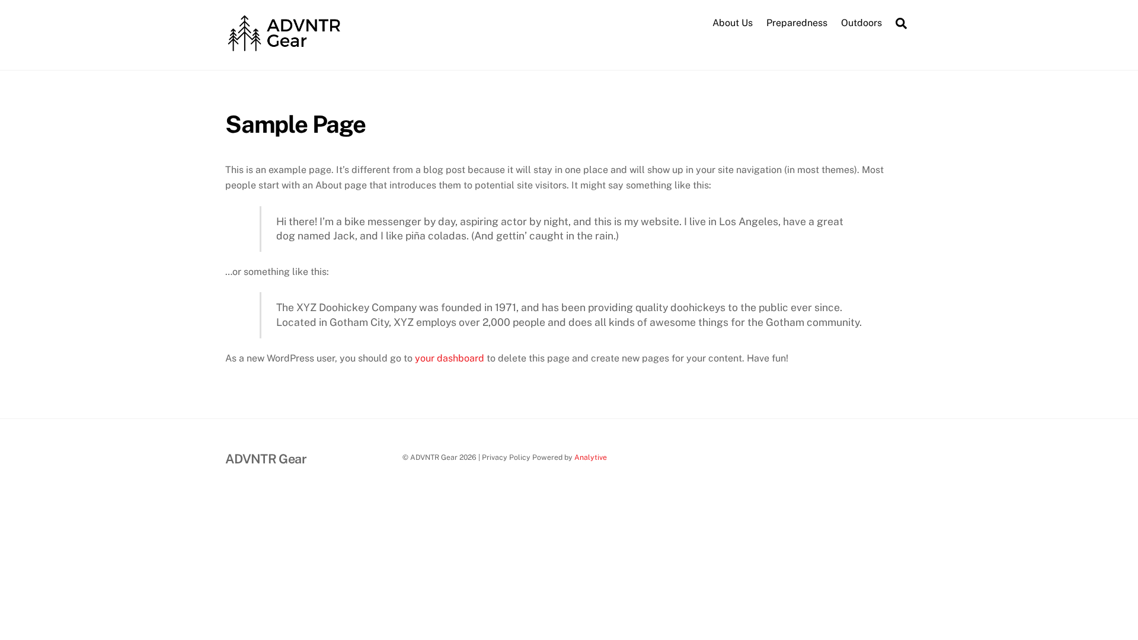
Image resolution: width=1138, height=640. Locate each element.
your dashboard (449, 358)
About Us (732, 22)
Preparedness (796, 22)
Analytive (590, 457)
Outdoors (861, 22)
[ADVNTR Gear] (284, 48)
